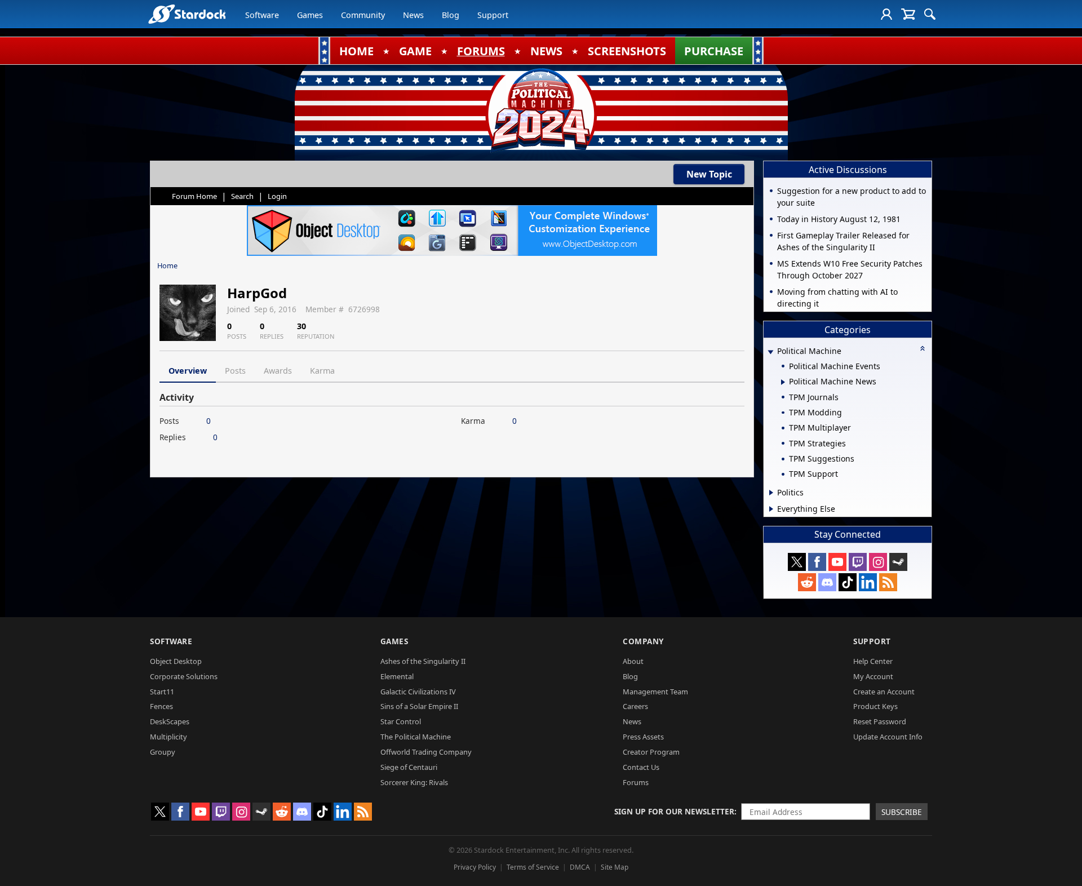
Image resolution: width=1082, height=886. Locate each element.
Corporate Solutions (184, 676)
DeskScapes (169, 721)
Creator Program (651, 752)
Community (363, 15)
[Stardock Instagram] (878, 562)
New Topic (709, 174)
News (413, 15)
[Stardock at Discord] (827, 582)
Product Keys (875, 706)
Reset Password (879, 721)
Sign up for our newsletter (674, 811)
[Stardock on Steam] (898, 562)
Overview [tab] (187, 370)
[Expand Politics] (771, 492)
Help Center (873, 661)
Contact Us (641, 767)
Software (262, 15)
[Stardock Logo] (187, 14)
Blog (450, 15)
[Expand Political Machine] (770, 352)
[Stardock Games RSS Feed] (888, 582)
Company (643, 641)
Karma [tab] (322, 370)
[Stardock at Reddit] (807, 582)
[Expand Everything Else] (771, 509)
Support (492, 15)
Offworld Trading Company (426, 752)
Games (310, 15)
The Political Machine (415, 737)
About (633, 661)
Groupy (162, 752)
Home (167, 265)
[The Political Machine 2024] (541, 110)
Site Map (614, 867)
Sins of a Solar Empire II (419, 706)
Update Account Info (888, 737)
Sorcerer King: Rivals (414, 782)
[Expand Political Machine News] (783, 382)
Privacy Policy (475, 867)
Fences (161, 706)
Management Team (655, 691)
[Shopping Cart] (908, 14)
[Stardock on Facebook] (817, 562)
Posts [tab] (235, 370)
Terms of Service (533, 867)
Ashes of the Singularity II (422, 661)
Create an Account (884, 691)
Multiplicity (168, 737)
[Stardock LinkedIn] (868, 582)
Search (242, 196)
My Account (873, 676)
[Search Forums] (929, 14)
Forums (636, 782)
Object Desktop (176, 661)
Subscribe (901, 812)
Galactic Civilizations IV (418, 691)
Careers (635, 706)
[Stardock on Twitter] (797, 562)
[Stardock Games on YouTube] (837, 562)
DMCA (580, 867)
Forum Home (194, 196)
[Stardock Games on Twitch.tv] (858, 562)
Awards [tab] (278, 370)
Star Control (400, 721)
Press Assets (643, 737)
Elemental (397, 676)
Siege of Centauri (408, 767)
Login (277, 196)
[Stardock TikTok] (847, 582)
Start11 (162, 691)
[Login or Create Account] (886, 14)
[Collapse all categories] (922, 348)
